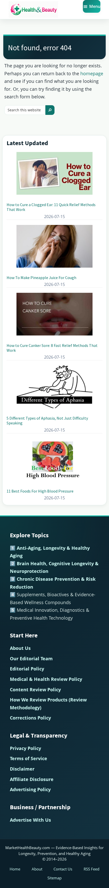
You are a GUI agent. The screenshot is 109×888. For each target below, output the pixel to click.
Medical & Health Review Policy (46, 679)
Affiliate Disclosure (31, 779)
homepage (91, 73)
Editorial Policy (27, 669)
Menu (94, 6)
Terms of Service (28, 758)
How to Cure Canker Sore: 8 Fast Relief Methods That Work (52, 348)
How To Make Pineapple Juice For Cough (41, 277)
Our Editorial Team (31, 658)
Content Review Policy (35, 689)
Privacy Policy (25, 748)
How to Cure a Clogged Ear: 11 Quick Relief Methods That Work (51, 207)
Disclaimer (22, 769)
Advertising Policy (30, 789)
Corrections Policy (30, 718)
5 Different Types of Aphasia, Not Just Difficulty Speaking (47, 420)
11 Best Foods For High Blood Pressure (40, 491)
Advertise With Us (30, 820)
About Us (20, 648)
